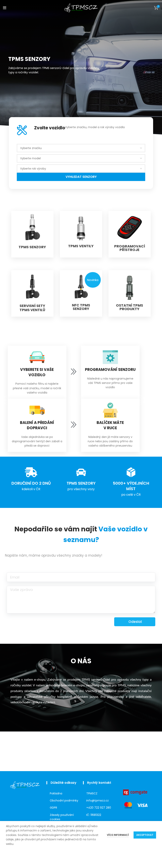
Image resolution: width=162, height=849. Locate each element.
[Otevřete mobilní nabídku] (4, 8)
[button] (93, 280)
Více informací (118, 835)
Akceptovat (144, 835)
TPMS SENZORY (32, 246)
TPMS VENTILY (81, 246)
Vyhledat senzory (81, 176)
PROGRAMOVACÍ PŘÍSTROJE (129, 248)
